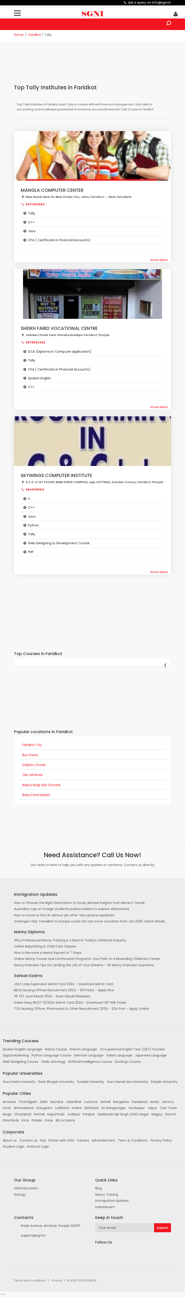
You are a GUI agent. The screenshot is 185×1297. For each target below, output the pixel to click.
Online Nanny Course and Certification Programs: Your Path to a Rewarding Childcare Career (87, 959)
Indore (77, 1108)
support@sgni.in (33, 1235)
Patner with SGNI (61, 1140)
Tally (31, 213)
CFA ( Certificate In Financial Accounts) (59, 240)
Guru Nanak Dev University (127, 1081)
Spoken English (39, 378)
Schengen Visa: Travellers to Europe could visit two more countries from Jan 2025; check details (89, 921)
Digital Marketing (16, 1055)
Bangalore (121, 1102)
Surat (7, 1108)
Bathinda (92, 1108)
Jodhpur (73, 1114)
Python (33, 525)
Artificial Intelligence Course (90, 1061)
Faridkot (35, 34)
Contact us (28, 1140)
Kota (25, 1120)
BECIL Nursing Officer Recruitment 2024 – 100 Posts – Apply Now (64, 990)
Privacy (57, 1280)
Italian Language (119, 1055)
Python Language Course (51, 1055)
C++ (31, 222)
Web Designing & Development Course (59, 543)
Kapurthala (56, 1114)
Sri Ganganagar (113, 1108)
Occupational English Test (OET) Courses (132, 1049)
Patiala (37, 1120)
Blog (98, 1188)
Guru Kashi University (19, 1081)
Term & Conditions (133, 1140)
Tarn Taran (168, 1108)
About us (10, 1140)
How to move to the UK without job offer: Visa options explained (64, 915)
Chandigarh (28, 1102)
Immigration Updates (112, 1200)
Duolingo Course (128, 1061)
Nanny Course (56, 1049)
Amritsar (9, 1102)
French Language (83, 1049)
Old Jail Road (32, 775)
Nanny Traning (106, 1194)
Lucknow (91, 1102)
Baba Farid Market (36, 795)
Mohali (105, 1102)
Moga (7, 1114)
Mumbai (56, 1102)
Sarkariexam (105, 1207)
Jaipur (152, 1108)
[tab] (92, 745)
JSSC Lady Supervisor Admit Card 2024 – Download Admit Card (63, 984)
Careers (83, 1140)
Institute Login (38, 1146)
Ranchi (170, 1114)
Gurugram (44, 1108)
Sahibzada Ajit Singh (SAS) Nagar (123, 1114)
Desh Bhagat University (56, 1081)
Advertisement (103, 1140)
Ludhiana (62, 1108)
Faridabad (139, 1102)
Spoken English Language (22, 1049)
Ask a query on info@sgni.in (149, 2)
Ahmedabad (23, 1108)
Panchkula (11, 1120)
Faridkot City (32, 745)
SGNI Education (26, 1188)
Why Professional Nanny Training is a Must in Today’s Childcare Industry (70, 940)
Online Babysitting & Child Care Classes (45, 946)
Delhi (44, 1102)
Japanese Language (151, 1055)
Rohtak (39, 1114)
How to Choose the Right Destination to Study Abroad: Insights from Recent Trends (79, 903)
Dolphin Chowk (34, 765)
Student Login (13, 1146)
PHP (31, 552)
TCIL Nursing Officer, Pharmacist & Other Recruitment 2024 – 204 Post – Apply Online (81, 1008)
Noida (154, 1102)
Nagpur (157, 1114)
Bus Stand (30, 755)
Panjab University (164, 1081)
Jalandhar (73, 1102)
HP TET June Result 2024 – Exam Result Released (52, 996)
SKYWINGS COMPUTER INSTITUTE (56, 475)
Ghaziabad (22, 1114)
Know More (159, 260)
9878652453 (35, 342)
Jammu (168, 1102)
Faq (43, 1140)
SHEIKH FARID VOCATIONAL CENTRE (59, 328)
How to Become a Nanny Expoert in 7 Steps (48, 952)
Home (18, 34)
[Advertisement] (96, 66)
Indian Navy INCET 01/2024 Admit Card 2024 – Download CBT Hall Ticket (70, 1002)
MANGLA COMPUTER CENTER (52, 190)
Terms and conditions (30, 1280)
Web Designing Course (20, 1061)
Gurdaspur (136, 1108)
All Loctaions (65, 1120)
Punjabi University (90, 1081)
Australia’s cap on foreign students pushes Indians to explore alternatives (71, 909)
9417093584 (35, 204)
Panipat (89, 1114)
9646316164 (34, 489)
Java (31, 231)
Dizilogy (20, 1194)
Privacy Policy (161, 1140)
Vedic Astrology (53, 1061)
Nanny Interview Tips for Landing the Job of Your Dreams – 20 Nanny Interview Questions (84, 965)
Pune (49, 1120)
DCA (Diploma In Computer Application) (59, 351)
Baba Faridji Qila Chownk (41, 785)
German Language (89, 1055)
